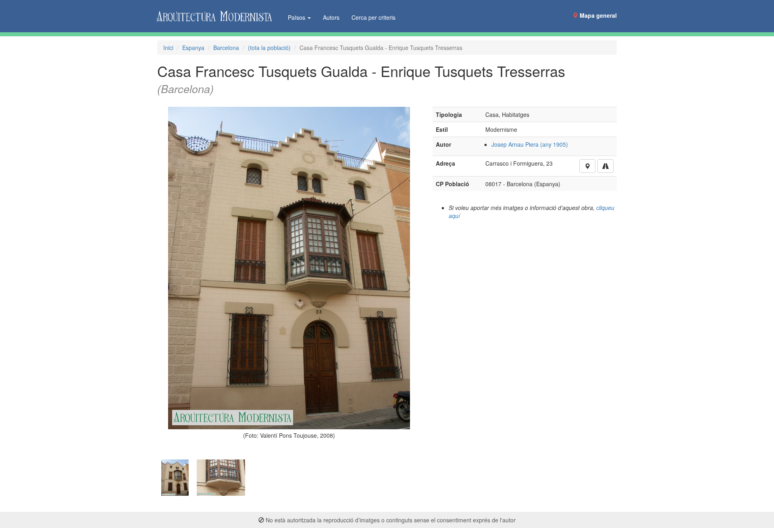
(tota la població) (269, 48)
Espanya (193, 48)
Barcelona (226, 48)
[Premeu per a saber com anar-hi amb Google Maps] (605, 166)
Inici (168, 48)
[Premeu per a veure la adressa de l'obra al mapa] (587, 166)
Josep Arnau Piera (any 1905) (529, 144)
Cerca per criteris (373, 17)
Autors (331, 17)
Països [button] (297, 17)
